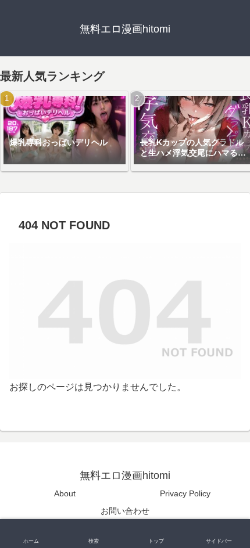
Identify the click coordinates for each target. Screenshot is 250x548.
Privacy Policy (185, 493)
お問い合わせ (125, 510)
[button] (229, 131)
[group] (64, 131)
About (65, 493)
